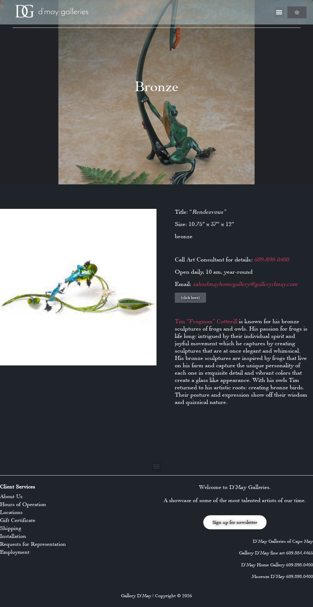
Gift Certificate (17, 520)
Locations (11, 512)
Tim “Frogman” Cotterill (206, 321)
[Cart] (297, 12)
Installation (13, 536)
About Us (11, 496)
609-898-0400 (271, 259)
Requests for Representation (33, 544)
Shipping (10, 528)
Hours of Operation (23, 504)
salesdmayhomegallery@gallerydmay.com (244, 283)
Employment (15, 552)
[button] (279, 12)
